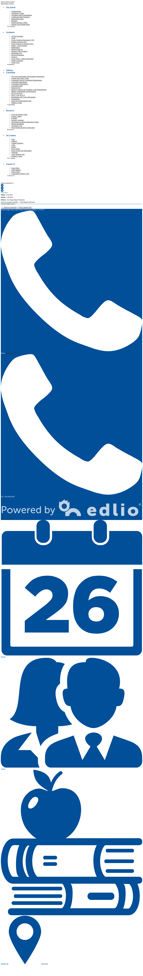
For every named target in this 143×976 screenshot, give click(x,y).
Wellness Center (16, 103)
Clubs (13, 145)
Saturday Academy (17, 120)
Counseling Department (19, 82)
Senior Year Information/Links (21, 101)
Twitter (2, 190)
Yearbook (14, 152)
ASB (13, 139)
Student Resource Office (19, 23)
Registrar (14, 21)
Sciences (14, 57)
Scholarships (15, 99)
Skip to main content (7, 2)
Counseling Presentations (19, 84)
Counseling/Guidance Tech (20, 174)
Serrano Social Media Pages (20, 24)
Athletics (14, 141)
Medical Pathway (17, 49)
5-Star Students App (18, 154)
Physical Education (17, 55)
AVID (13, 38)
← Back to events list (9, 207)
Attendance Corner (17, 13)
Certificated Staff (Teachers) (20, 17)
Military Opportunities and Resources (23, 91)
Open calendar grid (25, 207)
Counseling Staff (16, 86)
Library (13, 147)
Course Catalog (16, 116)
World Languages (17, 61)
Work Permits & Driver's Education (23, 128)
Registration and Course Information (23, 97)
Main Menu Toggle (7, 3)
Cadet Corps (15, 62)
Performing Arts (16, 53)
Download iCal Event (27, 202)
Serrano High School (8, 204)
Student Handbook (17, 124)
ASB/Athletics (16, 170)
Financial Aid (15, 88)
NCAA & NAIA (17, 93)
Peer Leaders (15, 149)
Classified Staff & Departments (21, 15)
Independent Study (17, 19)
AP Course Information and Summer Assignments (27, 76)
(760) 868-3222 (11, 353)
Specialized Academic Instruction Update (25, 122)
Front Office (15, 168)
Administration (16, 11)
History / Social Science (19, 46)
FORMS (14, 118)
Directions (44, 964)
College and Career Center (20, 78)
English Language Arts (18, 42)
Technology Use (16, 126)
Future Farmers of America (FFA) (22, 44)
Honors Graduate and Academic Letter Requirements (28, 90)
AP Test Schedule (17, 36)
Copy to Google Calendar (9, 202)
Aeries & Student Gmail (19, 114)
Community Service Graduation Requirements (26, 80)
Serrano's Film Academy (19, 51)
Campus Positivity (17, 143)
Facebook (2, 188)
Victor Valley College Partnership (22, 59)
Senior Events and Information (21, 151)
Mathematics (15, 47)
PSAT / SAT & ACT (18, 95)
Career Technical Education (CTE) (22, 40)
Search (2, 185)
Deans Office (15, 172)
